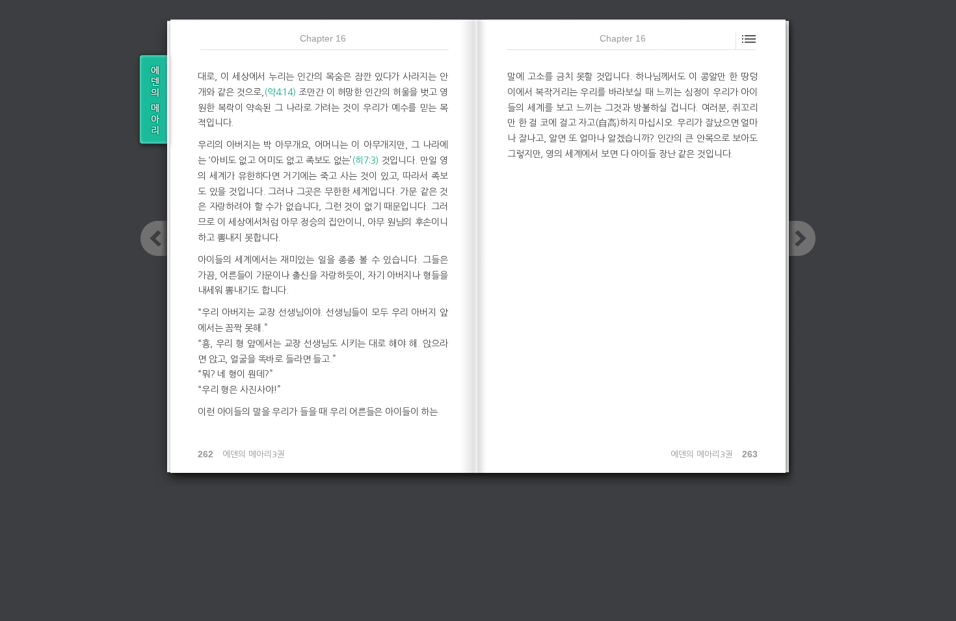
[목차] (748, 37)
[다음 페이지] (802, 238)
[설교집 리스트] (151, 100)
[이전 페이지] (153, 238)
